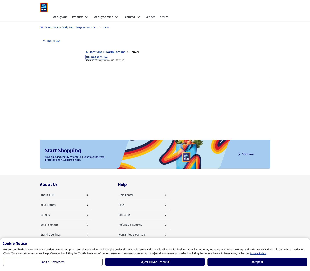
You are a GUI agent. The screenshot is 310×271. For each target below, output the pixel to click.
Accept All (257, 262)
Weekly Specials (103, 17)
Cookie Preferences (52, 262)
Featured (129, 17)
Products (77, 17)
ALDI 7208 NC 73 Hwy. (97, 57)
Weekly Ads (60, 17)
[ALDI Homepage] (44, 7)
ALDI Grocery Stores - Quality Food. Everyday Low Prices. (68, 27)
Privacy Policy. (258, 253)
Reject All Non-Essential (155, 262)
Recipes (150, 17)
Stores (164, 17)
